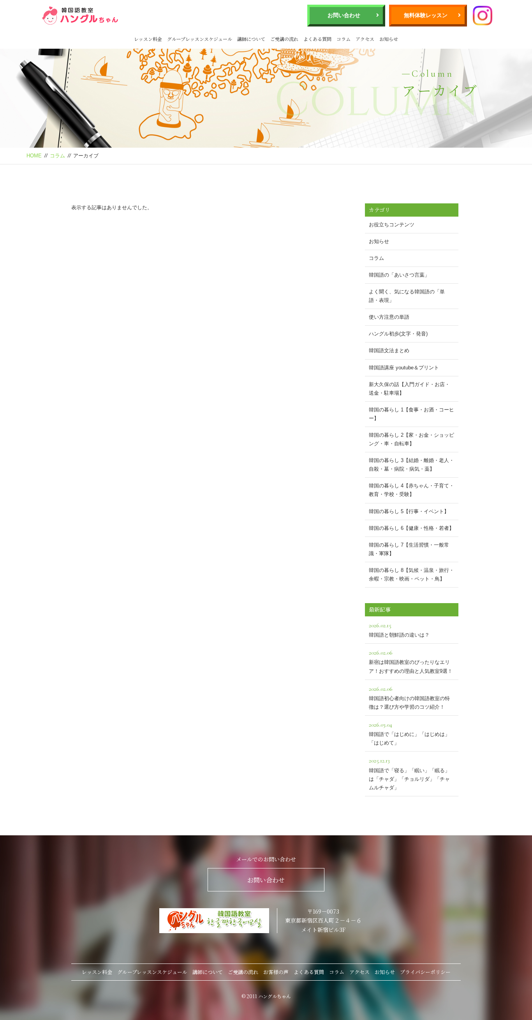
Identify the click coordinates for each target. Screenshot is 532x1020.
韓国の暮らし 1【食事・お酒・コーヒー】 (411, 414)
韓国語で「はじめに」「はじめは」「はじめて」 (409, 733)
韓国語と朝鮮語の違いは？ (399, 629)
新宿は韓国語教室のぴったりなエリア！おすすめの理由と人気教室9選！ (411, 661)
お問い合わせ (344, 15)
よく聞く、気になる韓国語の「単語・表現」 (407, 296)
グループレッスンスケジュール (199, 38)
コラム (343, 38)
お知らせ (388, 38)
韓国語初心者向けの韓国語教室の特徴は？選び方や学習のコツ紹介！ (409, 697)
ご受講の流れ (284, 38)
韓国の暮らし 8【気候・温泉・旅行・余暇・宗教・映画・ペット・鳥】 (411, 574)
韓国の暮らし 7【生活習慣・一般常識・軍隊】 (409, 549)
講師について (251, 38)
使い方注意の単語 (389, 317)
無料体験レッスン (425, 15)
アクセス (365, 38)
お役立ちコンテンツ (391, 225)
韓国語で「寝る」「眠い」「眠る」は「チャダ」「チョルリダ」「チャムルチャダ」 (409, 773)
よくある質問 (317, 38)
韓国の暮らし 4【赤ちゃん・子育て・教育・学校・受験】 (411, 490)
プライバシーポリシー (425, 972)
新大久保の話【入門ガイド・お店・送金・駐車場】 (409, 388)
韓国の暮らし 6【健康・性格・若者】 (411, 528)
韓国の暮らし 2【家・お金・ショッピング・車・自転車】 (411, 439)
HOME (34, 156)
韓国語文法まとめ (389, 350)
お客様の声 (276, 972)
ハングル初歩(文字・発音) (398, 334)
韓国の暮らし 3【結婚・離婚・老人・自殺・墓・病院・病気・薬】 (411, 464)
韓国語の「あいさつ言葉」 (399, 275)
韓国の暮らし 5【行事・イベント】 (409, 511)
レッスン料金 (148, 38)
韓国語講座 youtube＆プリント (404, 368)
